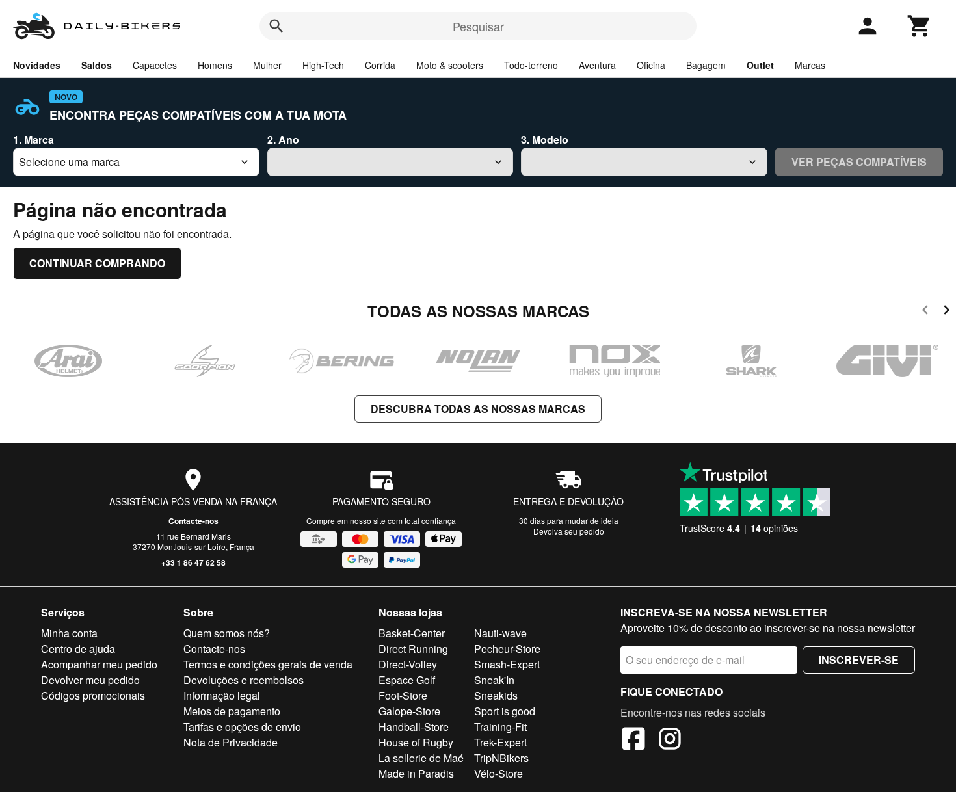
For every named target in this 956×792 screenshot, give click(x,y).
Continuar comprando (97, 263)
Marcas (810, 65)
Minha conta (69, 633)
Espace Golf (406, 679)
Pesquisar (478, 26)
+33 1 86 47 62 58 (193, 562)
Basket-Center (411, 633)
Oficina (651, 65)
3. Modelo (544, 139)
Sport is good (504, 711)
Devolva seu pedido (568, 530)
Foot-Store (402, 695)
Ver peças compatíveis (859, 161)
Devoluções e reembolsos (243, 679)
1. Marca (33, 139)
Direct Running (413, 648)
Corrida (380, 65)
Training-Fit (500, 726)
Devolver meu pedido (90, 679)
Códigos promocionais (93, 695)
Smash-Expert (507, 664)
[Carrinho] (920, 26)
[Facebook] (633, 741)
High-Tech (323, 65)
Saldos (96, 65)
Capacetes (155, 65)
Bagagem (706, 65)
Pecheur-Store (507, 648)
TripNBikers (501, 757)
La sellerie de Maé (421, 757)
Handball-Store (413, 726)
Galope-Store (409, 711)
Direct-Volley (407, 664)
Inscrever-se (859, 659)
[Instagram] (670, 741)
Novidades (36, 65)
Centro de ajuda (78, 648)
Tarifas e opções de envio (242, 726)
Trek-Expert (500, 742)
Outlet (760, 65)
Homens (215, 65)
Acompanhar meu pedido (99, 664)
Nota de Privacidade (230, 742)
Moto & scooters (449, 65)
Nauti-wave (500, 633)
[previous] (925, 311)
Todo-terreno (531, 65)
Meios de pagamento (231, 711)
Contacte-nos (193, 521)
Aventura (597, 65)
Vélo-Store (498, 773)
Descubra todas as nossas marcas (478, 408)
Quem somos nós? (226, 633)
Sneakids (496, 695)
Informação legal (221, 695)
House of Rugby (415, 742)
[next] (946, 311)
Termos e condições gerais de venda (267, 664)
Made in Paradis (416, 773)
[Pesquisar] (276, 26)
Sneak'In (494, 679)
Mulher (267, 65)
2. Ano (283, 139)
